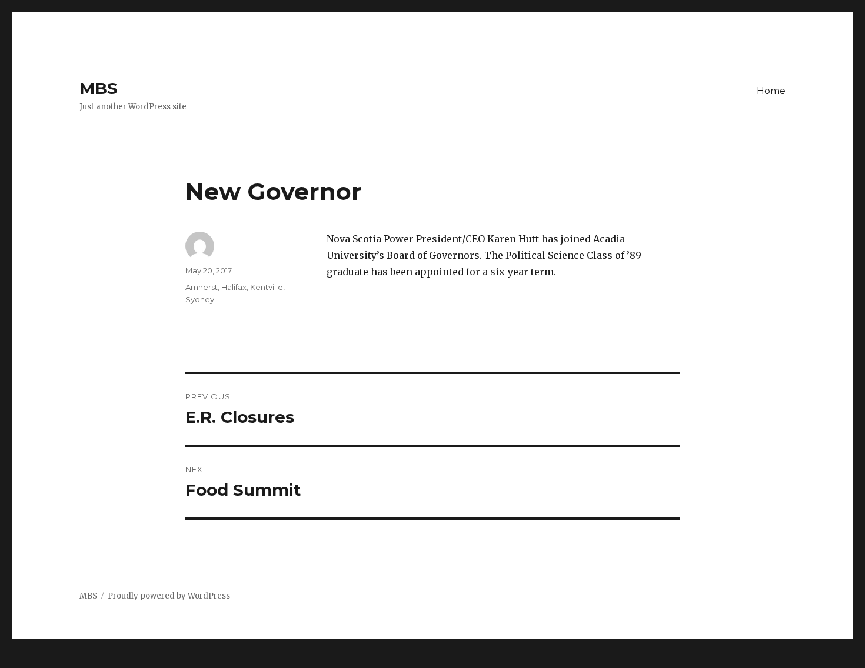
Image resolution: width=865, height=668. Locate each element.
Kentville (266, 287)
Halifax (234, 287)
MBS (98, 88)
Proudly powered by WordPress (169, 596)
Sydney (199, 299)
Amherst (201, 287)
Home (771, 90)
